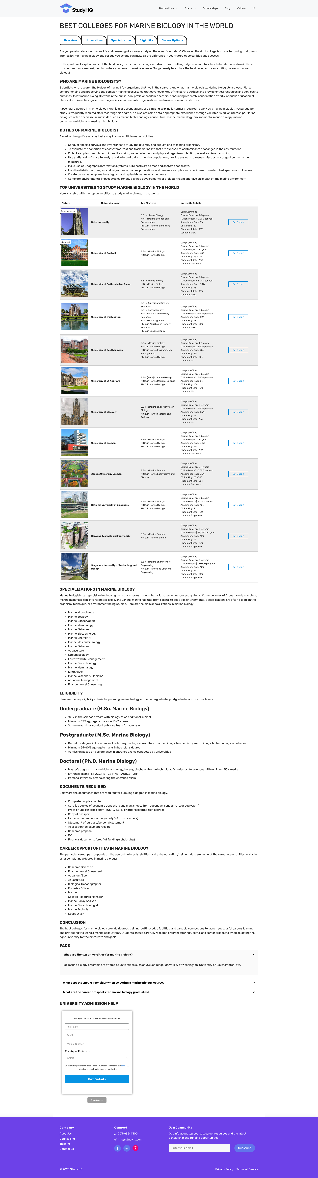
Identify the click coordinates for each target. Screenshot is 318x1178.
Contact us (67, 1148)
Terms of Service (247, 1169)
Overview (70, 40)
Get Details (238, 222)
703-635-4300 (128, 1133)
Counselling (67, 1138)
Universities (94, 40)
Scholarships (210, 8)
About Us (66, 1133)
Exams (188, 8)
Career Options (172, 40)
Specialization (121, 40)
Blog (227, 8)
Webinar (241, 8)
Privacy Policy (224, 1169)
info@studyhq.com (130, 1139)
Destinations (166, 8)
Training (65, 1143)
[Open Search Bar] (253, 8)
